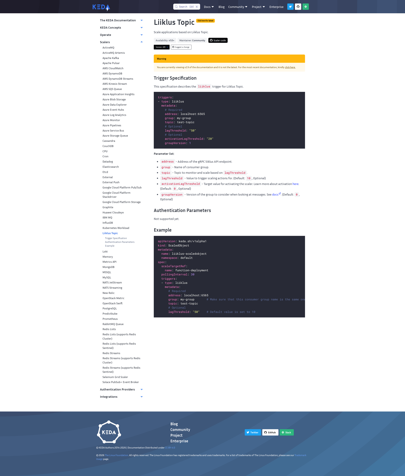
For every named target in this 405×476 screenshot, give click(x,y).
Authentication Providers (117, 389)
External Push (111, 182)
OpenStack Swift (113, 303)
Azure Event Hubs (113, 109)
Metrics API (109, 261)
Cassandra (109, 140)
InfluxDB (108, 222)
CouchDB (108, 146)
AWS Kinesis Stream (115, 83)
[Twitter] (290, 6)
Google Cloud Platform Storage (122, 202)
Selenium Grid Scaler (115, 377)
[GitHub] (298, 6)
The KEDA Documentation (118, 20)
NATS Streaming (112, 287)
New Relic (109, 293)
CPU (105, 151)
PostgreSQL (110, 308)
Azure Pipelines (112, 125)
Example (109, 245)
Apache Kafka (111, 58)
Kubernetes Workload (116, 228)
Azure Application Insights (118, 94)
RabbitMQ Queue (113, 324)
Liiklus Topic (110, 233)
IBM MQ (107, 217)
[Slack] (305, 6)
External (108, 177)
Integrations (108, 396)
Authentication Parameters (119, 241)
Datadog (108, 161)
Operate (105, 35)
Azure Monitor (111, 120)
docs (275, 194)
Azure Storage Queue (115, 135)
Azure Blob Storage (114, 99)
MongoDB (109, 267)
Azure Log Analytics (114, 115)
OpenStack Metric (113, 298)
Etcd (105, 172)
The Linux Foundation (116, 455)
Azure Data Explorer (115, 104)
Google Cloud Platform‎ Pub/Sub (122, 187)
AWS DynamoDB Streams (118, 78)
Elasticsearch (111, 166)
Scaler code (220, 40)
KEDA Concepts (110, 27)
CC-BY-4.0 (170, 447)
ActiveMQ (108, 47)
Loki (105, 251)
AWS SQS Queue (112, 89)
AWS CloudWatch (113, 68)
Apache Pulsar (111, 63)
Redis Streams (111, 353)
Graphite (108, 207)
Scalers (105, 42)
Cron (105, 156)
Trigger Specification (116, 238)
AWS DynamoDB (112, 73)
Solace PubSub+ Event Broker (121, 382)
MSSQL (107, 272)
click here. (290, 67)
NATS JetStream (112, 282)
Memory (108, 256)
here (296, 184)
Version (160, 47)
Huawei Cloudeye (113, 212)
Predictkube (110, 313)
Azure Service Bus (113, 130)
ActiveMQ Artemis (114, 52)
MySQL (107, 277)
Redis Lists (109, 329)
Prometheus (110, 318)
